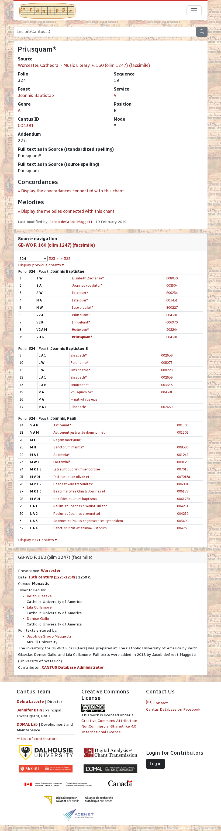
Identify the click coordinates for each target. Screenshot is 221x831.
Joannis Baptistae (36, 95)
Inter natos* (81, 370)
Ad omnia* (61, 455)
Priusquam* (81, 315)
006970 (172, 322)
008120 (182, 462)
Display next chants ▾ (37, 540)
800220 (166, 370)
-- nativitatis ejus (84, 399)
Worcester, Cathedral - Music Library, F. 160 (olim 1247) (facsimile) (84, 65)
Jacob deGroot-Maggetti (71, 222)
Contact (160, 703)
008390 (182, 447)
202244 (172, 330)
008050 (172, 278)
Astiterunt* (62, 425)
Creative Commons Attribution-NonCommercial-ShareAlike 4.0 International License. (110, 726)
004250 (182, 514)
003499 (182, 521)
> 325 (65, 258)
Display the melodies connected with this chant (68, 211)
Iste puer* (80, 293)
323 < (53, 258)
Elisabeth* (79, 355)
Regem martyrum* (67, 440)
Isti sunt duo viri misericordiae (76, 469)
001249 (182, 455)
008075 (166, 363)
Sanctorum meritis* (68, 447)
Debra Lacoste (30, 701)
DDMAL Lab (27, 724)
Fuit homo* (80, 363)
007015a (183, 477)
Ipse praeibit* (83, 307)
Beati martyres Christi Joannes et (79, 491)
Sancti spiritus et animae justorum (80, 528)
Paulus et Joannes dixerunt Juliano (80, 506)
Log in (155, 763)
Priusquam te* (82, 392)
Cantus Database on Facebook (173, 709)
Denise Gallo (38, 618)
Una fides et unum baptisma (75, 499)
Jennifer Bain (30, 710)
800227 (172, 307)
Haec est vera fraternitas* (73, 484)
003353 (166, 385)
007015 (182, 469)
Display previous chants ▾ (41, 265)
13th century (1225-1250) (52, 577)
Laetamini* (62, 462)
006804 (182, 484)
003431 (172, 300)
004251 (182, 506)
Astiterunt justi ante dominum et (79, 432)
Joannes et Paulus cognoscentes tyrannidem (88, 521)
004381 (26, 125)
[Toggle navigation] (194, 10)
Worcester (51, 571)
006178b (183, 499)
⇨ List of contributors (37, 738)
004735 (182, 528)
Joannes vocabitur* (87, 285)
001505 (182, 425)
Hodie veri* (80, 330)
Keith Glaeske (39, 596)
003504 (172, 285)
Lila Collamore (39, 607)
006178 (182, 491)
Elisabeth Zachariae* (88, 278)
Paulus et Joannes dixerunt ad (76, 514)
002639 (166, 355)
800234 (172, 293)
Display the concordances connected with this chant (72, 190)
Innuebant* (81, 322)
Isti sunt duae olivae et (71, 477)
